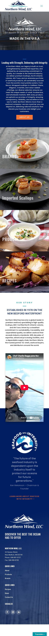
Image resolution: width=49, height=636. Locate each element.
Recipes (8, 589)
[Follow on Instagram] (13, 612)
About (7, 570)
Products (8, 574)
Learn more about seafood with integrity (24, 497)
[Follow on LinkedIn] (18, 612)
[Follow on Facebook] (7, 612)
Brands (7, 578)
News (7, 593)
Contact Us (9, 597)
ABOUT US (24, 117)
